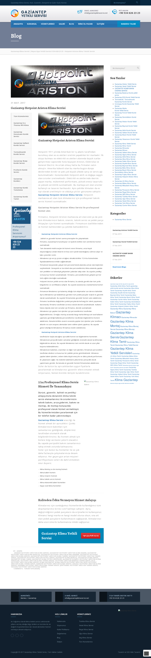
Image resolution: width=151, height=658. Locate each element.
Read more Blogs (119, 267)
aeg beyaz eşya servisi (116, 284)
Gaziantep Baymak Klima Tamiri (122, 294)
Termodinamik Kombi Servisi (20, 153)
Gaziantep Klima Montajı (125, 329)
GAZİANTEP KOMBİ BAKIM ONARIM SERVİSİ (124, 89)
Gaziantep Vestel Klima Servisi (125, 201)
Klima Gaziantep (126, 379)
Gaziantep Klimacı (121, 150)
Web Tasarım (135, 652)
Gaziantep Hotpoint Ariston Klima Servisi (38, 108)
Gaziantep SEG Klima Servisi (125, 194)
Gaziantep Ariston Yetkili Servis (125, 84)
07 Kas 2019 (117, 234)
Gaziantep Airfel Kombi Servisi (125, 130)
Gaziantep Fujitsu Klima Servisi (125, 174)
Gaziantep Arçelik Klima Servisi (125, 163)
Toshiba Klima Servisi (87, 621)
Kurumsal (32, 24)
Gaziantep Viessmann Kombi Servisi (21, 134)
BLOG (71, 24)
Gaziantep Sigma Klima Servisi (125, 155)
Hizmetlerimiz (48, 24)
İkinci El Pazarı (85, 24)
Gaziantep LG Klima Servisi (124, 181)
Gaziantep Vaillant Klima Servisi (126, 152)
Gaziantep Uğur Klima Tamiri (129, 372)
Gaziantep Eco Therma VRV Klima (21, 124)
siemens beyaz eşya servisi (117, 383)
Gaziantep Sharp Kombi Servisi (20, 162)
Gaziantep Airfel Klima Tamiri (120, 286)
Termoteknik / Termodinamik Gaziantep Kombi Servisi (125, 100)
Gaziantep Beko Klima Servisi (125, 168)
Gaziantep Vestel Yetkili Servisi (125, 86)
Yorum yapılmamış (32, 569)
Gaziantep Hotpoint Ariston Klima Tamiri (124, 306)
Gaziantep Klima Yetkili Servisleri (121, 350)
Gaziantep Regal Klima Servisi (125, 192)
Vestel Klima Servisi (86, 625)
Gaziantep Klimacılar (122, 148)
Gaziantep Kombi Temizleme (21, 189)
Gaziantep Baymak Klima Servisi (126, 166)
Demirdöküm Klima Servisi (124, 172)
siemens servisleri (129, 383)
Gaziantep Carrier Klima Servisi (126, 205)
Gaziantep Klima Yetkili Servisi (125, 143)
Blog (58, 637)
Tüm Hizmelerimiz (21, 116)
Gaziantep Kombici (18, 180)
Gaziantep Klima (116, 308)
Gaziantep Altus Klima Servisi (125, 159)
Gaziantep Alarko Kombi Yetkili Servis (121, 109)
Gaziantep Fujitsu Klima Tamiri (129, 304)
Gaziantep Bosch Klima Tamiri (129, 297)
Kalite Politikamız (63, 629)
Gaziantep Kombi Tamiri (21, 198)
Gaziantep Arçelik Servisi (119, 293)
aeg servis (125, 284)
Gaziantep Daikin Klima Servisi (125, 161)
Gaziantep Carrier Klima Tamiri (121, 299)
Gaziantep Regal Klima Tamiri (120, 363)
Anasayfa (18, 24)
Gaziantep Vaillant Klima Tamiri (121, 374)
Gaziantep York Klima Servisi (125, 203)
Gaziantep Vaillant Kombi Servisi (21, 144)
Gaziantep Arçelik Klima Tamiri (125, 290)
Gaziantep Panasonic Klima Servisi (127, 190)
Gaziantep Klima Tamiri (123, 146)
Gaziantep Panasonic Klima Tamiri (127, 360)
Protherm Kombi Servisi (20, 171)
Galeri (62, 24)
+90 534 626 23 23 (90, 536)
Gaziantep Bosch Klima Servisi (125, 170)
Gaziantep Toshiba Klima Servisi (126, 196)
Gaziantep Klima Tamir (122, 339)
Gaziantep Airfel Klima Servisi (125, 157)
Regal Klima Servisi (86, 629)
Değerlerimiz (61, 633)
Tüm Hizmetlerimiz (86, 642)
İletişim (100, 24)
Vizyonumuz (61, 625)
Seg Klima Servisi (85, 637)
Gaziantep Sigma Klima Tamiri (123, 368)
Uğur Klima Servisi (86, 633)
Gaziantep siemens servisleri (121, 367)
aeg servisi (131, 284)
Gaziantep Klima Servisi (123, 219)
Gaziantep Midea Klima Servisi (125, 183)
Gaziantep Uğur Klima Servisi (125, 199)
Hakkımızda (61, 621)
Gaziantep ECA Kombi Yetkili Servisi (127, 97)
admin (19, 551)
